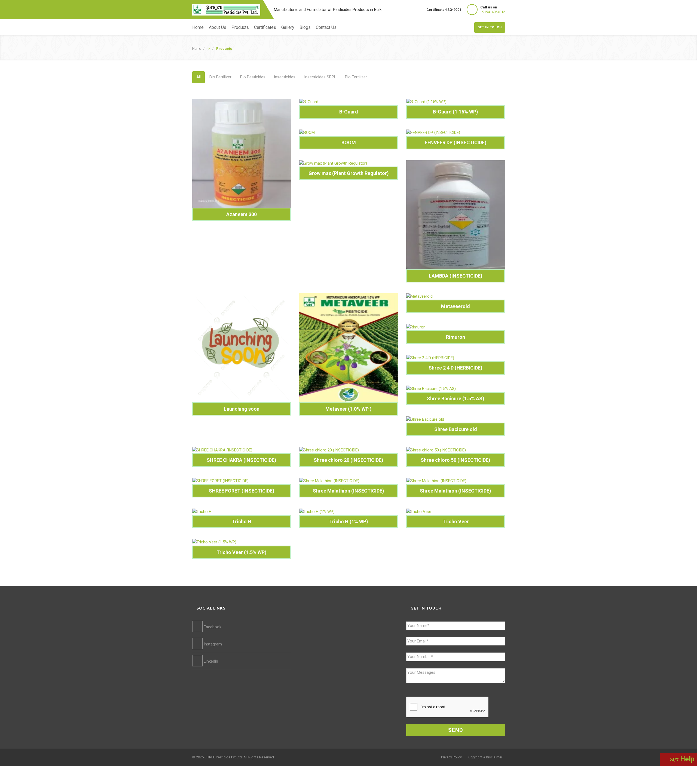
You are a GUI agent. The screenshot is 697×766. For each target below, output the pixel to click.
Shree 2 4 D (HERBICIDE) (455, 368)
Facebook (212, 627)
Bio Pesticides (252, 77)
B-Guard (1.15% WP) (455, 112)
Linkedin (210, 661)
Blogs (305, 27)
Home (198, 27)
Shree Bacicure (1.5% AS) (455, 398)
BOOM (348, 142)
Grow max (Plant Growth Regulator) (348, 173)
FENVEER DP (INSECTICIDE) (456, 142)
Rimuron (455, 337)
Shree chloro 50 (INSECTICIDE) (455, 460)
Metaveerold (455, 306)
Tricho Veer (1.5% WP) (241, 552)
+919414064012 (492, 12)
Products (240, 27)
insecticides (284, 77)
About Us (217, 27)
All (198, 77)
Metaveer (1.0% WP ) (348, 409)
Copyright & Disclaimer (485, 757)
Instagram (212, 644)
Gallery (287, 27)
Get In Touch (490, 27)
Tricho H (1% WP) (348, 521)
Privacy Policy (451, 757)
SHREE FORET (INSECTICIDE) (241, 491)
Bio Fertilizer (220, 77)
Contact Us (326, 27)
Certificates (265, 27)
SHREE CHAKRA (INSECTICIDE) (241, 460)
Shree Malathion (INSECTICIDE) (348, 491)
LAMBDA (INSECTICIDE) (455, 276)
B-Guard (348, 112)
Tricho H (241, 521)
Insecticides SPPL (320, 77)
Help (682, 759)
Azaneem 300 (241, 214)
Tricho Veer (455, 521)
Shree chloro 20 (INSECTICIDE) (348, 460)
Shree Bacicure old (455, 429)
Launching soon (241, 409)
